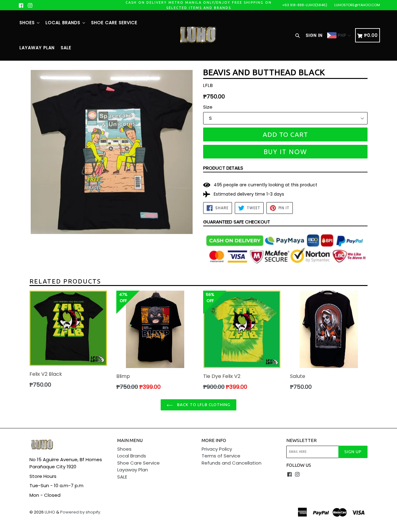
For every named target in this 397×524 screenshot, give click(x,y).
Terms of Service (221, 456)
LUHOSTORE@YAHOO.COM (357, 4)
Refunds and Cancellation (231, 463)
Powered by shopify (80, 512)
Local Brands (64, 22)
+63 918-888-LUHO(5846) (304, 4)
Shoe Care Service (114, 22)
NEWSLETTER (301, 440)
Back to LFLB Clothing (203, 404)
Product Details (223, 168)
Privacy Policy (217, 449)
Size (207, 107)
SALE (66, 48)
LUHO (50, 512)
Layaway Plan (37, 48)
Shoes (28, 22)
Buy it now (285, 151)
